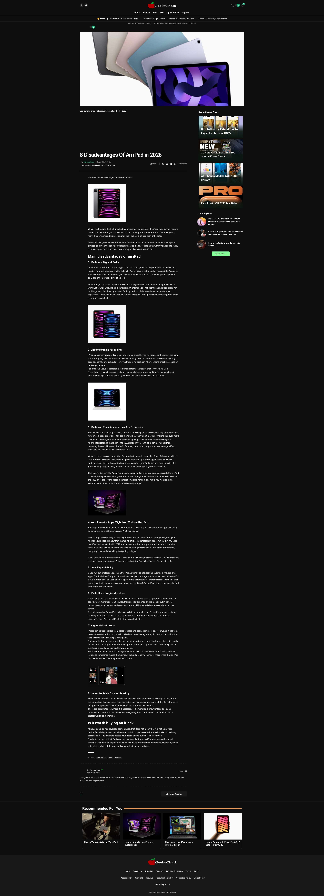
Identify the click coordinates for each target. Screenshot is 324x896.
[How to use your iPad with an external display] (182, 826)
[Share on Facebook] (159, 164)
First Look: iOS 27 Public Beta (219, 203)
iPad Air (100, 757)
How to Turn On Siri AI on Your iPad (101, 842)
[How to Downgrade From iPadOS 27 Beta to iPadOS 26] (223, 826)
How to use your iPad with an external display (179, 843)
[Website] (186, 771)
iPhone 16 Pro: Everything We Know (213, 19)
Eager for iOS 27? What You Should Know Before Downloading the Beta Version (224, 222)
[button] (232, 5)
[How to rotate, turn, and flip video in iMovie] (201, 244)
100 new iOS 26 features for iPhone (124, 19)
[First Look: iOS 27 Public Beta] (221, 197)
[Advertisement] (133, 131)
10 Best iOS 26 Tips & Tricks (154, 19)
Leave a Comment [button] (175, 794)
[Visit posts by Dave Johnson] (83, 771)
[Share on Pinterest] (167, 164)
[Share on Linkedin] (171, 164)
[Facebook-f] (82, 5)
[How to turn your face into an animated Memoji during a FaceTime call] (201, 233)
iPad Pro (117, 757)
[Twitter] (86, 5)
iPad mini (109, 757)
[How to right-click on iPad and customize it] (142, 826)
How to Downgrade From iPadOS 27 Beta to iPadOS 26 (223, 843)
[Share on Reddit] (175, 164)
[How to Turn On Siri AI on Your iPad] (101, 826)
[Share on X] (163, 164)
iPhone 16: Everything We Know (181, 19)
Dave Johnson (89, 162)
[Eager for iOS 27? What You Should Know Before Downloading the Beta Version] (201, 221)
